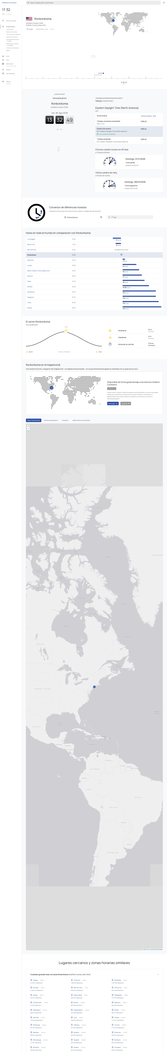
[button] (11, 60)
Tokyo (29, 302)
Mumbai (29, 287)
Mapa (8, 50)
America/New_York (148, 116)
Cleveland (116, 1047)
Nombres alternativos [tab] (51, 420)
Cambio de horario (12, 37)
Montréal (34, 1017)
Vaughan (75, 1040)
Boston (74, 1003)
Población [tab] (65, 420)
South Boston (36, 1003)
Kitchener (34, 1047)
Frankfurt (34, 271)
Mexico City (31, 244)
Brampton (116, 1040)
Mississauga (35, 1040)
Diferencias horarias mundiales (12, 44)
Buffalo (115, 1010)
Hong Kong (30, 292)
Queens (34, 980)
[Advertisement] (78, 55)
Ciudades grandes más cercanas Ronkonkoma (60, 974)
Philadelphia (117, 995)
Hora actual (9, 29)
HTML (60, 129)
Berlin (29, 271)
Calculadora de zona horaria (12, 40)
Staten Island (76, 995)
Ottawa (115, 1017)
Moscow (30, 276)
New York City (31, 250)
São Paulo (30, 260)
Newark (34, 995)
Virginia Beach (77, 1010)
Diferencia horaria (11, 32)
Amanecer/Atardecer (12, 48)
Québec (75, 1047)
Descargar (113, 404)
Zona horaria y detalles (13, 34)
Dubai (29, 281)
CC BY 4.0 (111, 389)
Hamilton (75, 1032)
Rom (48, 271)
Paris (39, 271)
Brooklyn (34, 988)
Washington (35, 1010)
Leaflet (146, 949)
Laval (74, 1017)
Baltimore (116, 1003)
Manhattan (116, 980)
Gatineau (75, 1025)
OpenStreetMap (154, 949)
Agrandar (126, 404)
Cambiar (9, 14)
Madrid (44, 271)
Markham (34, 1032)
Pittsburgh (35, 1025)
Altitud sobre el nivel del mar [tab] (81, 420)
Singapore (30, 297)
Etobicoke (116, 1032)
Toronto (116, 1025)
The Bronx (75, 980)
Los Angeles (31, 239)
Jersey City (116, 988)
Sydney (29, 308)
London (29, 265)
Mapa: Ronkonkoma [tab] (33, 420)
